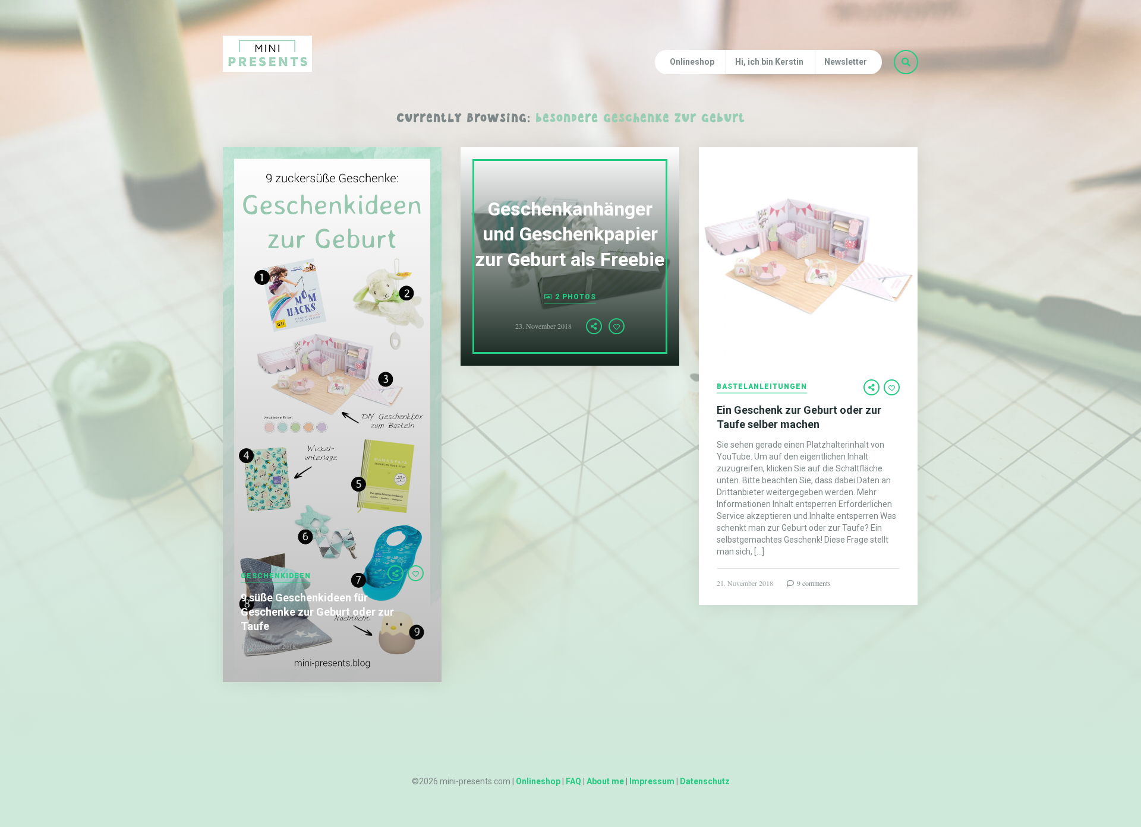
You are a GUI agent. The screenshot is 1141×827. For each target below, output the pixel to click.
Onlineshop (692, 61)
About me (605, 781)
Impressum (651, 781)
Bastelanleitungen (762, 387)
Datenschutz (705, 781)
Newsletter (845, 61)
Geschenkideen (276, 576)
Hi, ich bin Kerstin (769, 61)
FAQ (573, 781)
